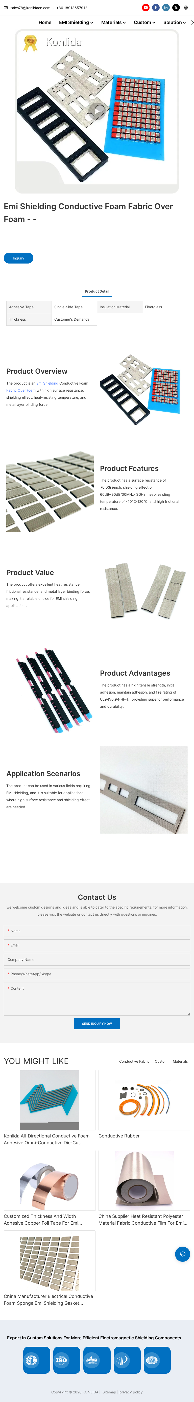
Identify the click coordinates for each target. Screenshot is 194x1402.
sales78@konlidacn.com (30, 8)
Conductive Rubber (119, 1135)
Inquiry (18, 258)
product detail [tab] (97, 291)
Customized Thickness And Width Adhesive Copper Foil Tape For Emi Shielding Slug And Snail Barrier (41, 1220)
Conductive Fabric (134, 1061)
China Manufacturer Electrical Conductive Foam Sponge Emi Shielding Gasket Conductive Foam (48, 1300)
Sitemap (109, 1392)
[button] (192, 22)
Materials (180, 1061)
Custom (161, 1061)
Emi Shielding (47, 383)
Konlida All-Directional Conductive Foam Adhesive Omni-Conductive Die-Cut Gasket (47, 1139)
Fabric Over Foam (21, 390)
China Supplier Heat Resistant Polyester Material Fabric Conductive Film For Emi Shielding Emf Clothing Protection (141, 1220)
